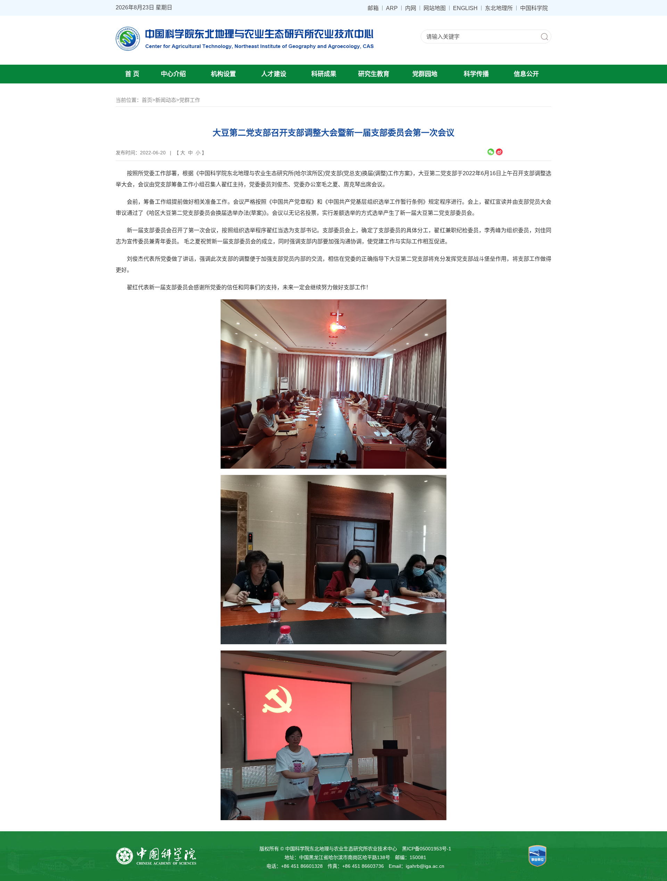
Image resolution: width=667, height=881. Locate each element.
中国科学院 (534, 8)
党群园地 (424, 74)
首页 (147, 100)
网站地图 (434, 8)
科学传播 (476, 74)
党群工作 (189, 100)
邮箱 (373, 8)
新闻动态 (165, 100)
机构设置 (223, 74)
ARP (392, 8)
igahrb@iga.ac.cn (425, 866)
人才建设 (273, 74)
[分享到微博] (499, 151)
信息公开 (526, 74)
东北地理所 (499, 8)
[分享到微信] (490, 151)
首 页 (132, 74)
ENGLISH (465, 8)
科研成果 (323, 74)
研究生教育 (373, 74)
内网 (410, 8)
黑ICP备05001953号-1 (426, 848)
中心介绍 (173, 74)
